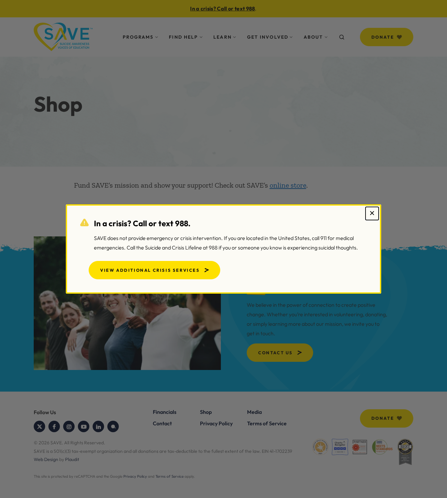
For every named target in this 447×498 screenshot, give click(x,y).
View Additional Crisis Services (150, 270)
